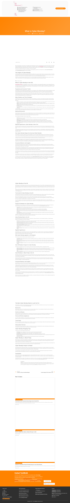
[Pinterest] (9, 498)
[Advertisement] (35, 23)
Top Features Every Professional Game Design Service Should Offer (27, 401)
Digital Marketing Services (40, 488)
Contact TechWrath (21, 473)
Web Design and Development (19, 430)
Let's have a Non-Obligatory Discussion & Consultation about (27, 475)
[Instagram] (4, 498)
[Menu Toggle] (14, 2)
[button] (47, 62)
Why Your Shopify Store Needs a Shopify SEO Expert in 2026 (25, 431)
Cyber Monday (41, 66)
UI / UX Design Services (23, 497)
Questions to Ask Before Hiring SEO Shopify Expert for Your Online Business (28, 464)
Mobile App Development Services (41, 494)
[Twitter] (6, 498)
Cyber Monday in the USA (18, 84)
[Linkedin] (5, 498)
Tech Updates (42, 33)
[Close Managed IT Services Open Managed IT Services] (21, 5)
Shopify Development (33, 480)
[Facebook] (3, 498)
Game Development (38, 492)
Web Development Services (23, 495)
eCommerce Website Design (24, 491)
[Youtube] (7, 498)
